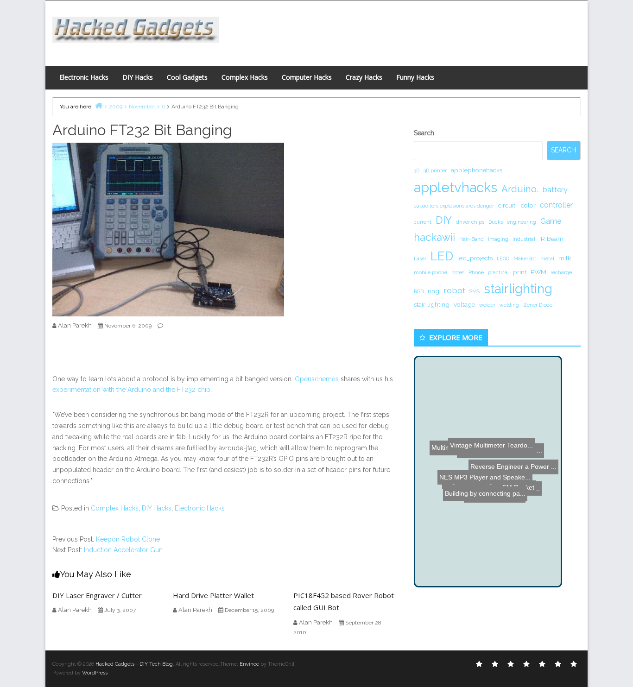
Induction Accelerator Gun (123, 550)
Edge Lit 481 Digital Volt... (464, 446)
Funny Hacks (415, 77)
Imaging (498, 239)
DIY (444, 220)
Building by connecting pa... (496, 496)
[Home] (98, 105)
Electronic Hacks (83, 77)
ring (433, 291)
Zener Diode (537, 305)
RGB (419, 291)
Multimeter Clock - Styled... (476, 485)
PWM (538, 272)
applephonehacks (476, 170)
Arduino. (519, 189)
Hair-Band (471, 239)
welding (509, 305)
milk (564, 258)
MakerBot (524, 258)
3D (416, 170)
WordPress (95, 673)
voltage (464, 304)
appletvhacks (455, 187)
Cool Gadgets (187, 77)
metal (547, 258)
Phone (476, 272)
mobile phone (430, 272)
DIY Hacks (137, 77)
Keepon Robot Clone (128, 539)
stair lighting (431, 304)
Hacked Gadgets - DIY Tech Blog (134, 664)
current (422, 222)
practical (498, 272)
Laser (420, 258)
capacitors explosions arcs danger (454, 205)
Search (424, 133)
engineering (521, 222)
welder (487, 305)
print (519, 272)
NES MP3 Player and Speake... (483, 473)
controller (556, 205)
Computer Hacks (307, 77)
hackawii (434, 237)
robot (454, 290)
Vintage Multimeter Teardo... (493, 399)
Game (550, 221)
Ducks (495, 222)
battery (555, 189)
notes (457, 272)
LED (441, 256)
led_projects (475, 258)
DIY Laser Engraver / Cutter (97, 595)
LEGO (503, 258)
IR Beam (551, 238)
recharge (561, 272)
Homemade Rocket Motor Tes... (490, 539)
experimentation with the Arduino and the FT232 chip (131, 389)
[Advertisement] (407, 30)
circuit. (507, 205)
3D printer (435, 170)
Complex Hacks (245, 77)
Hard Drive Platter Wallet (213, 595)
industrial (524, 239)
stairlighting (518, 288)
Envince (249, 664)
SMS (474, 291)
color (528, 205)
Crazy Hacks (364, 77)
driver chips (470, 222)
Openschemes (317, 379)
